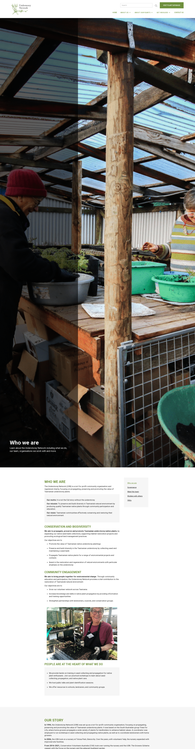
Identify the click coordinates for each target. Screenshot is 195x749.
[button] (126, 12)
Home (115, 12)
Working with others (135, 496)
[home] (22, 9)
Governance (132, 487)
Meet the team (133, 492)
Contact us (179, 12)
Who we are (132, 483)
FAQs (129, 500)
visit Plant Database (171, 5)
